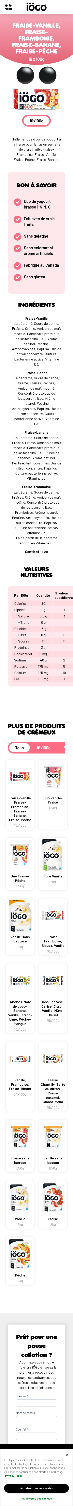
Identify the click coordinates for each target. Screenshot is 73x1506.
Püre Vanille (52, 879)
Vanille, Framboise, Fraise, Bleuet (20, 1087)
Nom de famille (26, 1413)
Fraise (53, 1222)
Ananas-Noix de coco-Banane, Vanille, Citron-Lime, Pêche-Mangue (20, 1015)
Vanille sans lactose (52, 1163)
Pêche (20, 1278)
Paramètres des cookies (36, 1498)
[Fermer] (67, 1454)
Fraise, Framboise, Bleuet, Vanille (53, 944)
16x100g (43, 747)
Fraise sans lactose (20, 1163)
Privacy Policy (13, 1475)
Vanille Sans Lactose (20, 942)
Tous (19, 747)
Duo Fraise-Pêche (20, 881)
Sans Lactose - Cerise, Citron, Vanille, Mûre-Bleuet (53, 1011)
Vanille (20, 1222)
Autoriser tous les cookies (36, 1488)
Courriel (22, 1429)
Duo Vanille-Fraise (53, 803)
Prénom (22, 1396)
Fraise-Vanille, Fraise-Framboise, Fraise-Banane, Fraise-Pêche (20, 812)
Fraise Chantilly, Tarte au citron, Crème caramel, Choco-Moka (53, 1094)
